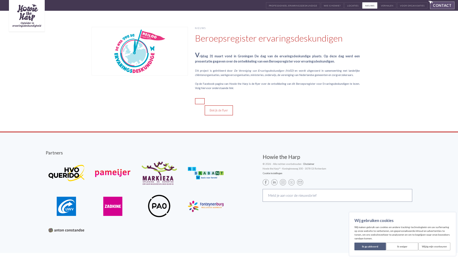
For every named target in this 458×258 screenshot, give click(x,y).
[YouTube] (292, 181)
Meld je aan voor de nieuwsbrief (292, 195)
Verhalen (387, 5)
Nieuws (369, 5)
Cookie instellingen (272, 173)
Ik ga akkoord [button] (370, 246)
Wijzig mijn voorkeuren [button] (434, 246)
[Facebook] (267, 181)
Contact (442, 5)
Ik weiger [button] (402, 246)
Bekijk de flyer (218, 110)
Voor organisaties (412, 5)
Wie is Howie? (332, 5)
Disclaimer (308, 164)
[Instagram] (284, 181)
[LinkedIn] (275, 181)
